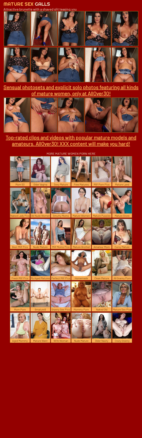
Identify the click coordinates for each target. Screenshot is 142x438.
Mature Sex (26, 4)
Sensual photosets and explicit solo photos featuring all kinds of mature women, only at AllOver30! (71, 90)
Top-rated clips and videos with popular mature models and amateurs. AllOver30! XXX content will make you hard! (71, 140)
